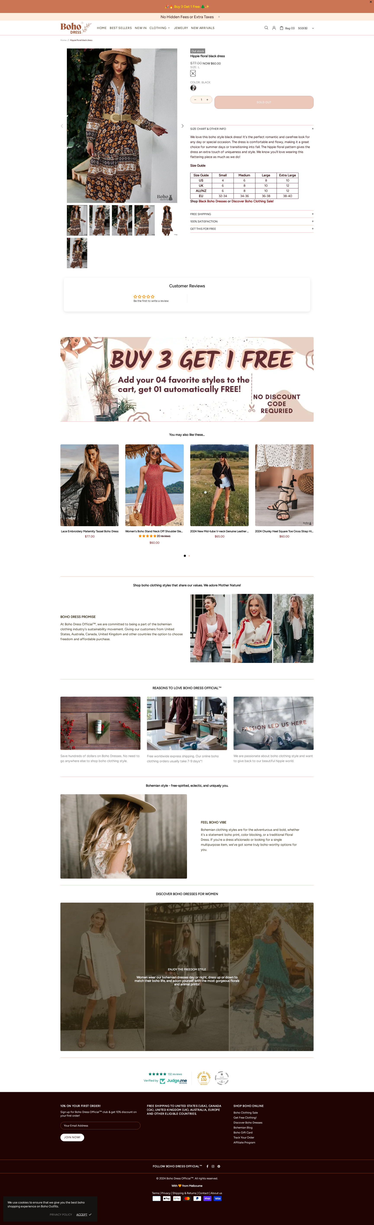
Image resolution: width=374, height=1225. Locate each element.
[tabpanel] (89, 495)
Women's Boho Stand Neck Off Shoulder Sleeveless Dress (154, 531)
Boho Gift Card (243, 1132)
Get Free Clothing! (245, 1117)
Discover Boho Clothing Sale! (253, 201)
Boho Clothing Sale (246, 1112)
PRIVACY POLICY (61, 1214)
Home (63, 40)
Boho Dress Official (76, 28)
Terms (155, 1193)
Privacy (166, 1193)
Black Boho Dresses (213, 201)
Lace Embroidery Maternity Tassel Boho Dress (89, 531)
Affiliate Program (244, 1142)
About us (216, 1193)
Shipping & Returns (184, 1193)
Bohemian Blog (243, 1127)
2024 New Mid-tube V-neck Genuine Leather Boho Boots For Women (219, 531)
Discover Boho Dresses (248, 1122)
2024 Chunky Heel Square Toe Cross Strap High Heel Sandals (284, 531)
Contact (203, 1193)
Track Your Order (244, 1137)
